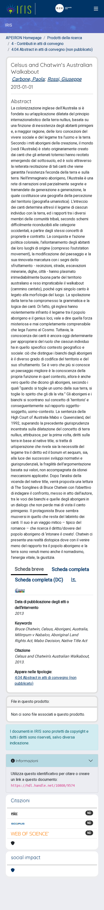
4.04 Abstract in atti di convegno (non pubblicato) (52, 50)
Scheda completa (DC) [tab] (39, 579)
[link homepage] (20, 9)
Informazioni (26, 760)
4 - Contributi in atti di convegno (37, 44)
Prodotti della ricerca (64, 38)
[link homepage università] (64, 9)
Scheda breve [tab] (29, 569)
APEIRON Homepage (24, 38)
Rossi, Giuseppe (64, 79)
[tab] (73, 580)
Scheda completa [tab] (70, 569)
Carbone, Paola (28, 79)
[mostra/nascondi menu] (96, 8)
